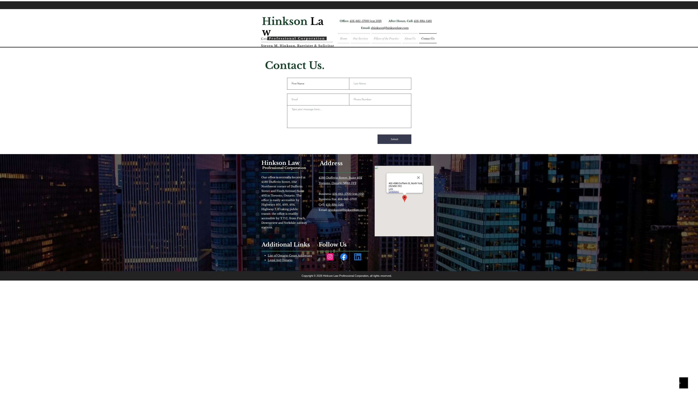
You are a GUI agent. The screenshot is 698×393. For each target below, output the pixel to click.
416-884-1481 (423, 21)
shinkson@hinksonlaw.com (390, 28)
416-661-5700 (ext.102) (348, 194)
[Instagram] (330, 256)
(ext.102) (376, 21)
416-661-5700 (360, 21)
